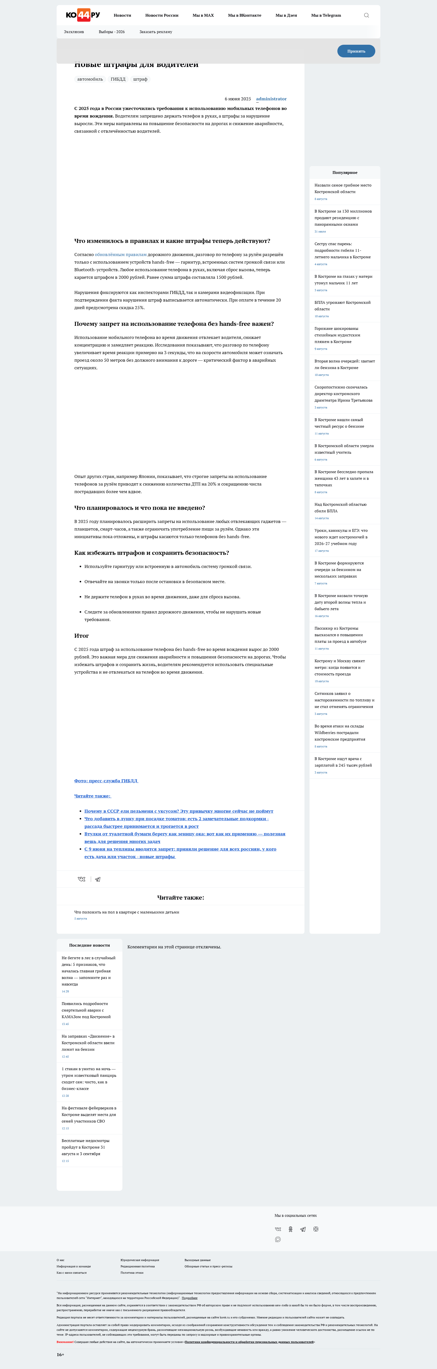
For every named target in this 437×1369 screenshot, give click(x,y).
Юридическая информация (140, 1260)
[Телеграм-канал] (303, 1229)
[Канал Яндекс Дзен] (316, 1229)
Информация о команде (74, 1266)
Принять (356, 51)
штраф (140, 79)
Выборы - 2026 (112, 31)
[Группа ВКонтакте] (278, 1229)
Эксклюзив (74, 31)
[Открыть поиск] (366, 15)
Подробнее (190, 1298)
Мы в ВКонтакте (244, 15)
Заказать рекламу (156, 31)
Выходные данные (198, 1260)
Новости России (162, 15)
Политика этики (132, 1272)
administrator (271, 99)
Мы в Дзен (286, 15)
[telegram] (99, 879)
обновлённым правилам (121, 254)
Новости (122, 15)
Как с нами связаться (71, 1272)
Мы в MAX (203, 15)
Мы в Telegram (326, 15)
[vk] (82, 879)
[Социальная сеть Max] (278, 1239)
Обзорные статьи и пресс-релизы (208, 1266)
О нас (60, 1260)
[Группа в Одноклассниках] (290, 1229)
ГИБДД (118, 79)
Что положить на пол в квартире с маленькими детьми (126, 914)
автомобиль (90, 79)
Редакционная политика (138, 1266)
